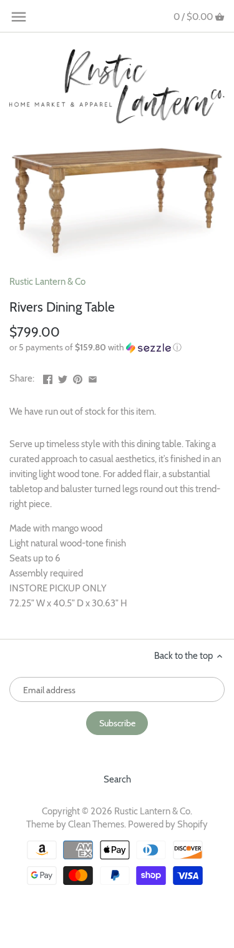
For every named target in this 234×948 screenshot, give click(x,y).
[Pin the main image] (77, 377)
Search (117, 779)
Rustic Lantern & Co (47, 281)
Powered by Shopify (168, 824)
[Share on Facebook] (47, 377)
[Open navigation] (18, 16)
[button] (117, 347)
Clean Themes (96, 824)
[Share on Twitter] (62, 377)
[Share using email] (92, 377)
